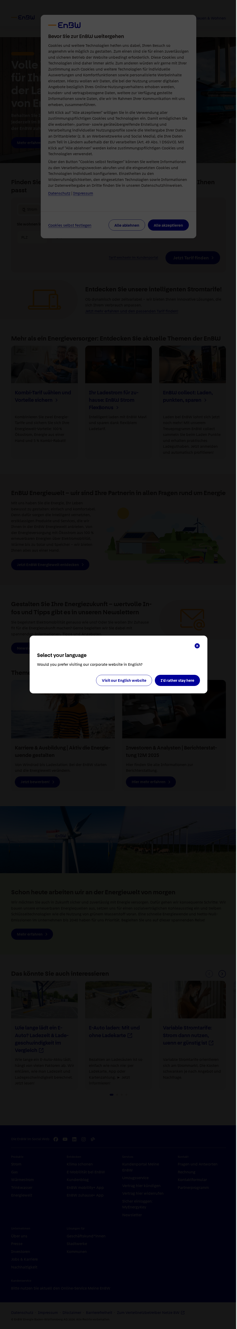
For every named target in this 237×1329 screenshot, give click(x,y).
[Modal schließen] (197, 646)
